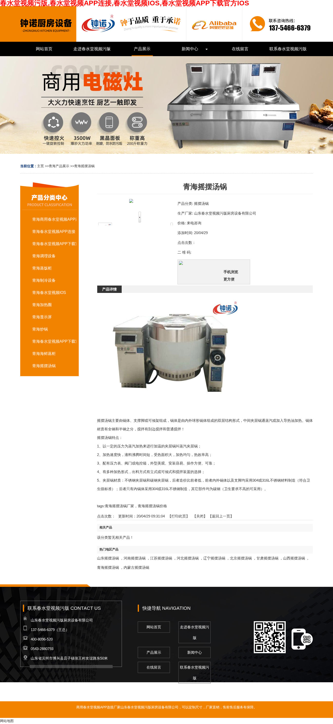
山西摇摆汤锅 (294, 558)
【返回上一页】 (221, 516)
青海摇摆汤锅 (84, 166)
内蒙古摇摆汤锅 (136, 567)
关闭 (200, 516)
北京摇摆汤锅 (241, 558)
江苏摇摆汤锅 (161, 558)
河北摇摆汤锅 (188, 558)
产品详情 (109, 289)
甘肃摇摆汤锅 (267, 558)
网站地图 (7, 721)
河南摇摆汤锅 (135, 558)
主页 (40, 166)
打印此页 (178, 516)
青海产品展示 (59, 166)
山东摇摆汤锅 (108, 558)
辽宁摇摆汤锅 (214, 558)
